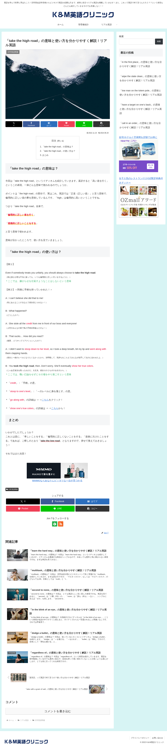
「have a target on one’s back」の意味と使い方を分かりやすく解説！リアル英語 (141, 109)
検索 (121, 36)
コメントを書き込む (57, 711)
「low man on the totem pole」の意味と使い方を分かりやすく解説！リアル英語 (141, 92)
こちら (45, 400)
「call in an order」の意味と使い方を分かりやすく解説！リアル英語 (140, 125)
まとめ (45, 155)
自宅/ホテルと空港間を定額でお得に (138, 137)
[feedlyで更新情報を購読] (54, 524)
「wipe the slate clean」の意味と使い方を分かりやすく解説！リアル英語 (140, 78)
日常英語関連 (13, 489)
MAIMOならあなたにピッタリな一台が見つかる (57, 480)
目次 (54, 140)
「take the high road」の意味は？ (57, 146)
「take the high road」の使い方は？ (58, 151)
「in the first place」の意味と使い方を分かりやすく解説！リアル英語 (141, 64)
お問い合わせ (157, 738)
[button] (101, 124)
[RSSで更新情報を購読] (60, 524)
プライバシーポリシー (140, 738)
